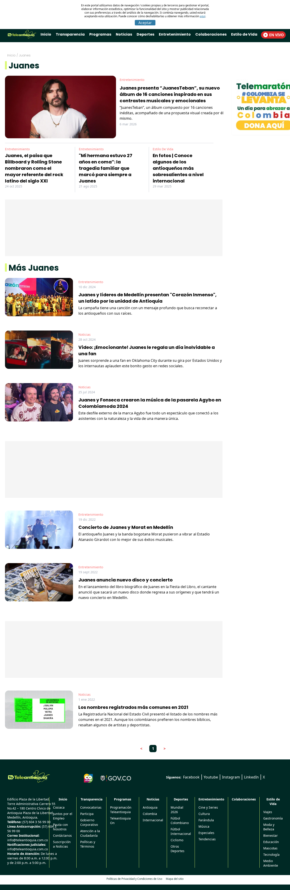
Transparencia (70, 34)
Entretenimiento (175, 34)
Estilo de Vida (244, 34)
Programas (100, 34)
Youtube (211, 777)
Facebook (191, 777)
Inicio (46, 34)
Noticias (124, 34)
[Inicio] (29, 776)
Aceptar (145, 22)
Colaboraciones (211, 34)
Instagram (231, 777)
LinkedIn (251, 777)
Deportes (145, 34)
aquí (202, 16)
